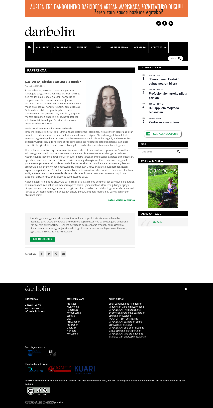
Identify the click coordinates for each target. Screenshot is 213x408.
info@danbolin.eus (35, 311)
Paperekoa (72, 309)
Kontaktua (158, 47)
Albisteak (42, 47)
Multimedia (73, 306)
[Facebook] (41, 254)
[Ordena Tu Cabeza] (40, 402)
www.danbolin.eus (34, 308)
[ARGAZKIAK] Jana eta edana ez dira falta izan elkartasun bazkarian (127, 335)
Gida (98, 47)
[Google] (56, 254)
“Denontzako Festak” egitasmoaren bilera (164, 81)
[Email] (63, 254)
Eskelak (82, 47)
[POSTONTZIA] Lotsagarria (123, 318)
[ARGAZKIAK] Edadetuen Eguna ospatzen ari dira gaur (125, 323)
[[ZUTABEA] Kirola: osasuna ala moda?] (109, 103)
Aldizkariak (72, 324)
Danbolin (157, 222)
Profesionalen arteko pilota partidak (168, 95)
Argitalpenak (119, 47)
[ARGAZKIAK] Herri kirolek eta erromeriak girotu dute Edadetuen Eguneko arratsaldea (127, 312)
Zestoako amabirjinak (164, 122)
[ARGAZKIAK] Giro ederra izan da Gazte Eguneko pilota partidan (126, 329)
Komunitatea (63, 47)
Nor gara (139, 47)
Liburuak (71, 327)
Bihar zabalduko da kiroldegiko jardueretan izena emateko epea (126, 305)
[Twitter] (49, 254)
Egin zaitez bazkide (42, 239)
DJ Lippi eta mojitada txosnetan (164, 110)
